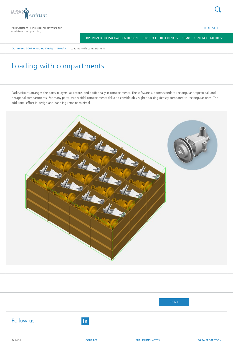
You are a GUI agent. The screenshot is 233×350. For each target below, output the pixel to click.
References (169, 38)
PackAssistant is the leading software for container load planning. (36, 29)
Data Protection (209, 340)
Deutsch (211, 28)
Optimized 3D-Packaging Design (112, 38)
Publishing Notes (148, 340)
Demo (186, 38)
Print (174, 302)
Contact (201, 38)
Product (150, 38)
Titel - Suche (217, 9)
